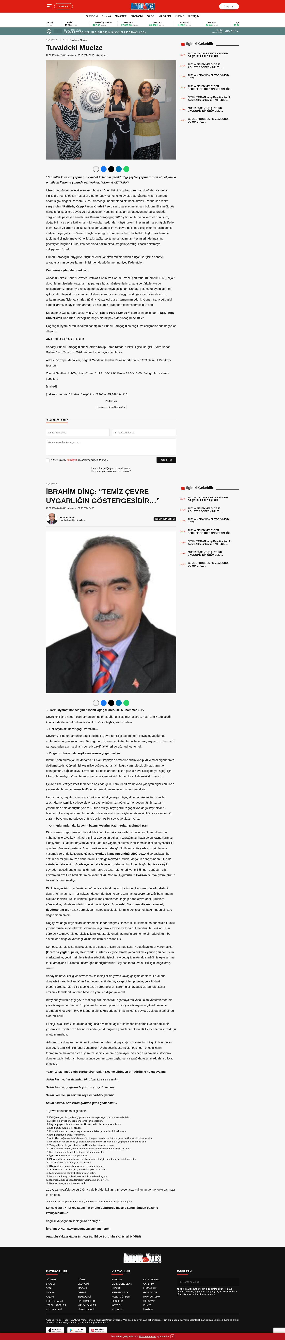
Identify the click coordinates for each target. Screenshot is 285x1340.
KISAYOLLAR (120, 1271)
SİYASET (121, 16)
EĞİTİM (82, 1292)
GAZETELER (150, 1292)
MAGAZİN (164, 16)
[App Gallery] (98, 1330)
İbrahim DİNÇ (67, 517)
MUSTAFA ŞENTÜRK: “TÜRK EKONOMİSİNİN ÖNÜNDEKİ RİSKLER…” (205, 109)
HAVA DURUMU (151, 1296)
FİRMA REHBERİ (120, 1292)
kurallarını (72, 459)
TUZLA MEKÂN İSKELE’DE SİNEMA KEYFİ (209, 77)
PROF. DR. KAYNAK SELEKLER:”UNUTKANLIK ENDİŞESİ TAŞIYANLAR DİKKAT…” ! (115, 32)
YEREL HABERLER (56, 1305)
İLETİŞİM (193, 16)
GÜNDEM (92, 16)
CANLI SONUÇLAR (121, 1283)
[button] (56, 31)
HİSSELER (117, 1301)
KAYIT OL (116, 1305)
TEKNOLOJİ (84, 1296)
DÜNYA (106, 16)
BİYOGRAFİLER (86, 1301)
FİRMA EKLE (150, 1288)
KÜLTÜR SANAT (54, 1301)
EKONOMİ (136, 16)
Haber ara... (63, 6)
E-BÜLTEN (184, 1271)
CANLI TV (148, 1283)
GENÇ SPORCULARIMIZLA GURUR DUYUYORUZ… (209, 120)
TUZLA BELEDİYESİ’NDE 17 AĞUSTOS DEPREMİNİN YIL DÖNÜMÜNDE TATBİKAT (204, 66)
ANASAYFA (51, 40)
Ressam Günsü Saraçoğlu (111, 407)
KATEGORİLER (56, 1271)
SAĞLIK (50, 1292)
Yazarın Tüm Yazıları (165, 519)
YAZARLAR (117, 1309)
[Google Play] (76, 1330)
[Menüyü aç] (49, 6)
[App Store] (55, 1330)
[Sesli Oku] (96, 169)
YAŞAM (50, 1296)
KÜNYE (179, 16)
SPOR (151, 16)
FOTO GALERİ (54, 1309)
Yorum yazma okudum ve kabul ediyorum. (79, 459)
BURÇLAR (116, 1279)
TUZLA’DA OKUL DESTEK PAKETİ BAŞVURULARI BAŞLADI (208, 55)
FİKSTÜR (116, 1288)
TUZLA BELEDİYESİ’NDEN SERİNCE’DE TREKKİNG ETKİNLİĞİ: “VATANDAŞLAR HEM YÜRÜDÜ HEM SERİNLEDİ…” (210, 87)
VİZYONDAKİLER (87, 1305)
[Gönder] (235, 1282)
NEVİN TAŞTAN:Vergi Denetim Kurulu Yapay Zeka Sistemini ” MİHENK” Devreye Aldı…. (209, 98)
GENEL (63, 40)
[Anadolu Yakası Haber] (142, 6)
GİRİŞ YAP (149, 1301)
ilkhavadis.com (147, 1336)
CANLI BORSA (151, 1279)
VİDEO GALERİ (86, 1309)
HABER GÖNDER (120, 1296)
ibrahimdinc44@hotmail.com (73, 520)
